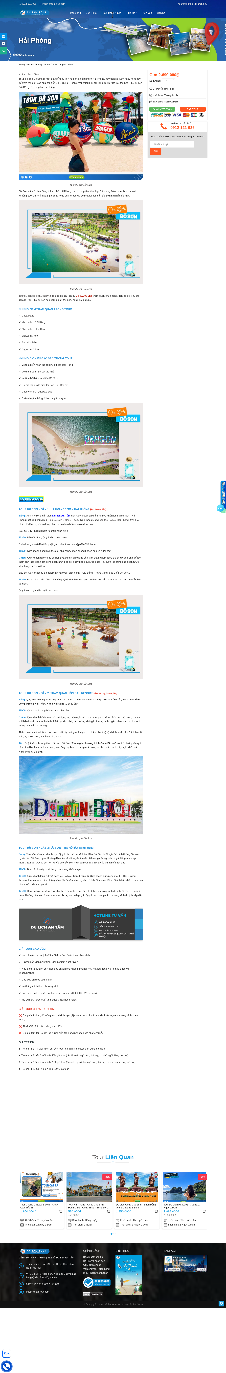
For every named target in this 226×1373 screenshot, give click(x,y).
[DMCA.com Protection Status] (93, 1294)
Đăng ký (202, 3)
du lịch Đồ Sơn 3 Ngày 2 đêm (62, 519)
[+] (173, 79)
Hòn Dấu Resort (58, 385)
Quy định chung (92, 1264)
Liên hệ (161, 12)
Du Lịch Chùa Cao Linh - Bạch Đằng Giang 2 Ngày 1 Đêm (136, 1206)
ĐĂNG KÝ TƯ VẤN (162, 109)
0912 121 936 (29, 3)
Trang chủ (75, 12)
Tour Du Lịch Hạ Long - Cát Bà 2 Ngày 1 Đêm (182, 1206)
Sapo (140, 1304)
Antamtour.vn (51, 895)
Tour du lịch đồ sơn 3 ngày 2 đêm (38, 295)
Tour (113, 1157)
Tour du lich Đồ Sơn (81, 184)
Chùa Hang (28, 315)
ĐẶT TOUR (193, 109)
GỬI (156, 151)
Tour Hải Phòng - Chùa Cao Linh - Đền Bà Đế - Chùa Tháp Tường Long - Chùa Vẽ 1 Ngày (89, 1206)
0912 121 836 (51, 1284)
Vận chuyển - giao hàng (96, 1268)
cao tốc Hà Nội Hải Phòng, (114, 519)
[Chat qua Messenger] (3, 43)
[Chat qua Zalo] (3, 36)
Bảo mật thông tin (93, 1256)
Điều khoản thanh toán (95, 1272)
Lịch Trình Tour (30, 74)
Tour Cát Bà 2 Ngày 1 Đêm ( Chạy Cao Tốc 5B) (39, 1206)
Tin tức (132, 12)
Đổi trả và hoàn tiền (94, 1260)
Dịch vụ (146, 12)
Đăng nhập (186, 3)
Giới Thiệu (91, 12)
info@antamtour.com (53, 3)
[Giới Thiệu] (137, 1275)
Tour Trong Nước (112, 12)
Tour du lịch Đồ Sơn (81, 289)
